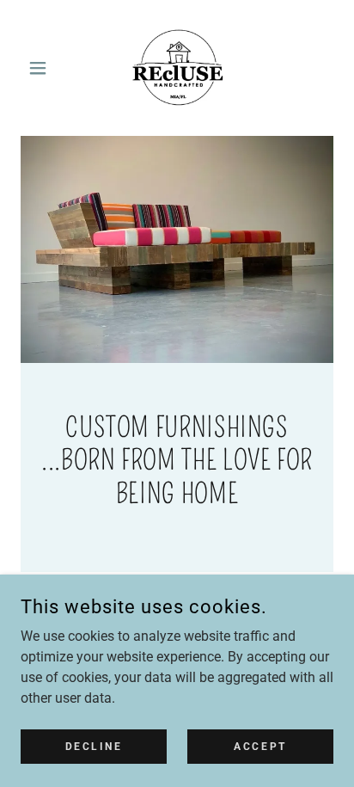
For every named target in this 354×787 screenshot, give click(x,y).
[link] (176, 68)
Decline (94, 746)
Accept (260, 746)
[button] (44, 68)
